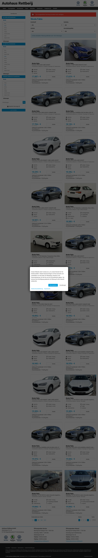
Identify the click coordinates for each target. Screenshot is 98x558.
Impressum (47, 288)
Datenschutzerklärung (37, 288)
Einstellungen (63, 285)
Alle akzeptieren (53, 285)
